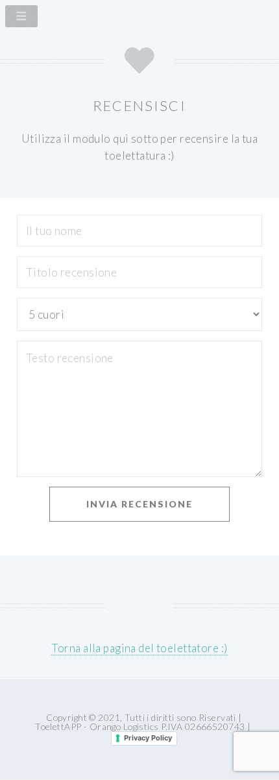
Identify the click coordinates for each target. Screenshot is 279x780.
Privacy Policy (148, 737)
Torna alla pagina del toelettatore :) (139, 648)
